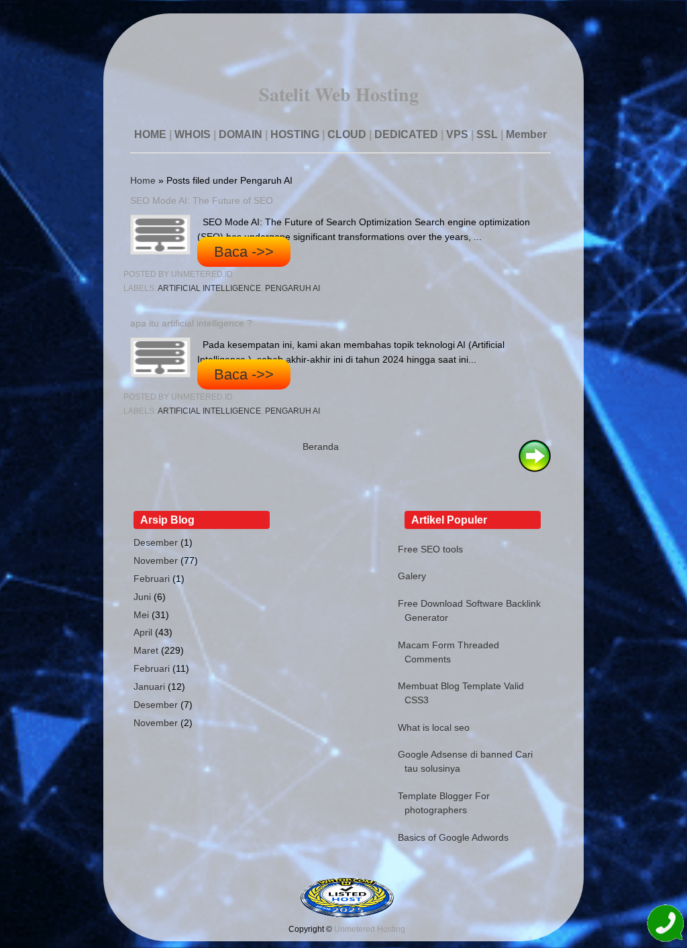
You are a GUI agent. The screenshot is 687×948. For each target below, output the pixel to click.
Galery (412, 576)
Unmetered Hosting (369, 929)
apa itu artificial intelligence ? (191, 323)
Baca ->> (244, 251)
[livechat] (665, 925)
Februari (152, 578)
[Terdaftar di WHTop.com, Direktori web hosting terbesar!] (347, 915)
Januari (149, 686)
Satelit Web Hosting (339, 94)
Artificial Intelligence (209, 288)
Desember (156, 542)
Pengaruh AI (292, 288)
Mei (141, 614)
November (156, 560)
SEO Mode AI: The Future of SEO (201, 200)
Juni (142, 596)
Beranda (321, 446)
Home (143, 180)
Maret (146, 650)
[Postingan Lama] (535, 468)
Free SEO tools (430, 549)
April (143, 632)
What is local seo (434, 727)
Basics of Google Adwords (453, 837)
